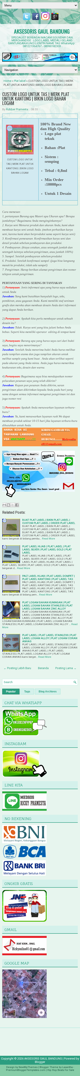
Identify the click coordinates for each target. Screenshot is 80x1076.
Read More (48, 538)
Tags (27, 691)
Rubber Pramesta (17, 109)
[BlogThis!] (8, 505)
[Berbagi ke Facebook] (17, 505)
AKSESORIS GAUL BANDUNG (42, 31)
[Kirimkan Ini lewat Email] (4, 505)
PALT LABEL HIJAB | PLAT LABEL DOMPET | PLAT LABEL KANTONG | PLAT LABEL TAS (48, 577)
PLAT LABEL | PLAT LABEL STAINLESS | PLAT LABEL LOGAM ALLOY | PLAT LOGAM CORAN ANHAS (49, 638)
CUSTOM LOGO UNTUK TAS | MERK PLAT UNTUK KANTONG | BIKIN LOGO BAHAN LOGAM (35, 98)
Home (7, 80)
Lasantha (67, 1067)
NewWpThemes (28, 1067)
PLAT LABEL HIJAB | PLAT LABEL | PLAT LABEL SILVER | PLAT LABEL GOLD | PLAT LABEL (47, 549)
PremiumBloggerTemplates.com (25, 1070)
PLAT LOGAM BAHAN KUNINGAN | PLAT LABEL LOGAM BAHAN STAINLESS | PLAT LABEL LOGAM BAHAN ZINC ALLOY (47, 605)
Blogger (40, 1062)
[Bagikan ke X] (12, 505)
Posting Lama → (65, 668)
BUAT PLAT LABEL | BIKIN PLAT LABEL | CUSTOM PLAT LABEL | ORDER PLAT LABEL (48, 521)
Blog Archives (48, 691)
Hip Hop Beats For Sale (60, 1070)
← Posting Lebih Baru (17, 668)
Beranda (43, 668)
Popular (11, 691)
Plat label (20, 80)
